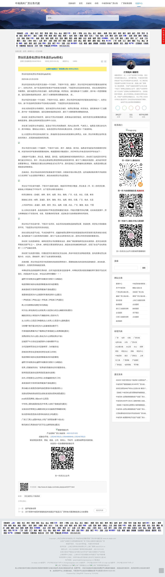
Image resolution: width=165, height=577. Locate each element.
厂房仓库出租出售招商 (124, 292)
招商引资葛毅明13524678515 (30, 61)
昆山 (89, 33)
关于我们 (136, 313)
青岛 (103, 41)
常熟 (80, 33)
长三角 (117, 360)
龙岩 (39, 43)
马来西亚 (103, 43)
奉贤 (65, 33)
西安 (99, 38)
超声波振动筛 (30, 508)
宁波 (97, 36)
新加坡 (109, 43)
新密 (51, 38)
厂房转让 (134, 356)
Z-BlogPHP (79, 573)
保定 (24, 41)
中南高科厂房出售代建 (27, 3)
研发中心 (140, 351)
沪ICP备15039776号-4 (55, 563)
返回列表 (99, 510)
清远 (54, 530)
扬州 (129, 33)
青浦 (46, 33)
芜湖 (135, 36)
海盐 (59, 36)
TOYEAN (95, 573)
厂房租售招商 (126, 3)
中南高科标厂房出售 (110, 3)
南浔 (86, 36)
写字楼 (136, 365)
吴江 (94, 33)
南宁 (54, 43)
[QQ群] (144, 108)
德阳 (80, 38)
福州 (25, 43)
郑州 (42, 38)
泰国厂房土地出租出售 (140, 296)
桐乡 (55, 36)
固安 (127, 38)
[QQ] (118, 108)
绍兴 (101, 36)
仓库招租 (128, 365)
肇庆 (133, 41)
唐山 (79, 41)
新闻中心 (31, 51)
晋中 (45, 41)
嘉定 (32, 33)
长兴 (90, 36)
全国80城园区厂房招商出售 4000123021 (62, 69)
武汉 (56, 38)
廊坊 (121, 38)
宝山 (55, 33)
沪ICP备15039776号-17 (125, 563)
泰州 (119, 33)
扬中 (133, 33)
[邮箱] (131, 108)
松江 (36, 33)
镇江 (115, 33)
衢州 (111, 36)
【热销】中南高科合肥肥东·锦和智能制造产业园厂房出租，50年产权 (140, 405)
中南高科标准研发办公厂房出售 (144, 284)
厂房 (117, 338)
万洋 (36, 46)
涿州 (30, 41)
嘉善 (41, 36)
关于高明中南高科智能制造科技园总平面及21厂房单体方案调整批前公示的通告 (56, 512)
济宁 (60, 41)
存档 (96, 3)
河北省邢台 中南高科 (32, 496)
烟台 (98, 41)
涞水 (34, 41)
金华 (116, 36)
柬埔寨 (95, 43)
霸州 (18, 41)
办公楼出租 (119, 347)
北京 (112, 38)
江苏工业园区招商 (122, 317)
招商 (141, 347)
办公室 (128, 347)
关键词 (88, 3)
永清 (141, 38)
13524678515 (55, 437)
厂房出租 (137, 338)
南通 (105, 33)
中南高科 (118, 356)
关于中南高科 (120, 288)
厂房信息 (118, 365)
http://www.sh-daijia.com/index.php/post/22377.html (56, 487)
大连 (68, 43)
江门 (124, 41)
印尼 (80, 43)
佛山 (143, 41)
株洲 (89, 38)
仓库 (123, 338)
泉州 (35, 43)
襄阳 (66, 38)
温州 (120, 36)
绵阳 (64, 41)
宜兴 (110, 33)
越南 (90, 43)
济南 (55, 41)
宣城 (27, 38)
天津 (116, 38)
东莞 (119, 41)
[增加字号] (102, 61)
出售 (126, 342)
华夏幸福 (22, 46)
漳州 (30, 43)
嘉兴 (35, 36)
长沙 (84, 38)
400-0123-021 (64, 46)
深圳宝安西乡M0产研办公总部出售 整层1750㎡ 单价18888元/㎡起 (139, 388)
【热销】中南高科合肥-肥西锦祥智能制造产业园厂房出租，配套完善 (140, 392)
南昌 (37, 38)
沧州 (75, 41)
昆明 (49, 43)
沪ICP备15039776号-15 (95, 563)
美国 (126, 43)
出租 (129, 338)
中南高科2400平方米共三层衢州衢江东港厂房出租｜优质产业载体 (139, 401)
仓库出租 (118, 342)
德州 (89, 41)
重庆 (70, 38)
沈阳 (50, 41)
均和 (41, 46)
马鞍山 (145, 36)
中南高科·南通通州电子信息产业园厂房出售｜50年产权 (135, 417)
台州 (106, 36)
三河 (146, 38)
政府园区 (119, 304)
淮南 (23, 38)
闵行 (41, 33)
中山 (138, 41)
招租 (132, 351)
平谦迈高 (47, 46)
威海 (94, 41)
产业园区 (135, 360)
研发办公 (124, 351)
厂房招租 (126, 360)
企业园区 (136, 304)
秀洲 (64, 36)
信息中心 (139, 3)
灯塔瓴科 (139, 43)
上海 (26, 33)
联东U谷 (30, 46)
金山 (60, 33)
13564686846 (67, 437)
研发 (117, 351)
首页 (81, 3)
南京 (21, 36)
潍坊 (84, 41)
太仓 (85, 33)
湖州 (75, 36)
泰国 (85, 43)
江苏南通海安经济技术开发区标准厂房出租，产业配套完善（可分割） (140, 413)
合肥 (130, 36)
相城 (99, 33)
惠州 (129, 41)
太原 (40, 41)
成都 (75, 38)
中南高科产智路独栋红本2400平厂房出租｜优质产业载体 (136, 384)
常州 (143, 33)
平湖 (45, 36)
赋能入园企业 (137, 288)
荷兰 (121, 43)
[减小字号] (105, 61)
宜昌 (61, 38)
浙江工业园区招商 (122, 308)
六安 (18, 38)
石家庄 (69, 41)
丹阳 (138, 33)
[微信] (124, 108)
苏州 (74, 33)
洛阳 (47, 38)
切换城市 (72, 3)
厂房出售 (134, 342)
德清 (81, 36)
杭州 (70, 36)
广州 (115, 41)
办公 (135, 347)
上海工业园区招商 (139, 300)
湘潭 (94, 38)
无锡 (134, 523)
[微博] (137, 108)
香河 (132, 38)
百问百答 (119, 300)
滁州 (140, 36)
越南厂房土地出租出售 (124, 296)
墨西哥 (116, 43)
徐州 (25, 36)
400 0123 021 (72, 433)
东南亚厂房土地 (138, 292)
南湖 (50, 36)
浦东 (51, 33)
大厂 (136, 38)
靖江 (124, 33)
